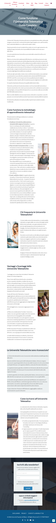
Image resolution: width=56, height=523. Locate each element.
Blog (36, 3)
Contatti (41, 3)
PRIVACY (23, 513)
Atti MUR (32, 4)
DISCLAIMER (16, 513)
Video (27, 3)
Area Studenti (46, 4)
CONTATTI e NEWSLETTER (36, 513)
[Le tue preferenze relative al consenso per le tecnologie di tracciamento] (53, 520)
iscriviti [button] (28, 488)
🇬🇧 (51, 3)
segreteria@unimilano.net (31, 500)
